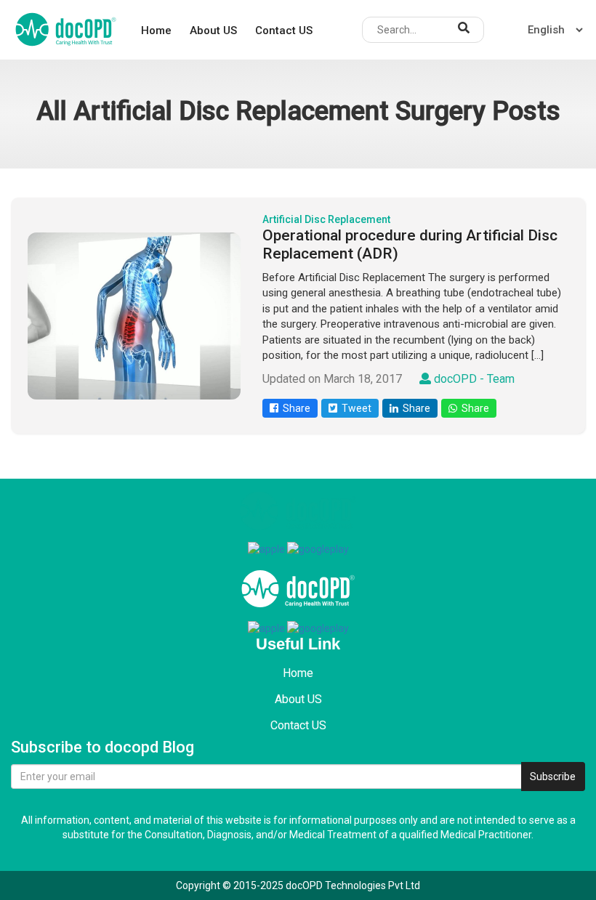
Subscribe (553, 776)
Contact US (284, 30)
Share (294, 408)
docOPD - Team (473, 379)
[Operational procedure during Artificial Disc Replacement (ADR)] (134, 316)
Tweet (354, 408)
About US (213, 30)
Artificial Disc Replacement (326, 219)
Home (156, 30)
